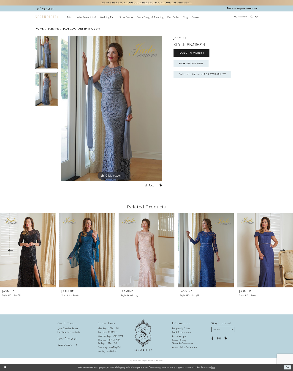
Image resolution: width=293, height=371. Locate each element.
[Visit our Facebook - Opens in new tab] (212, 338)
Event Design (179, 335)
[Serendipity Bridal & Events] (46, 17)
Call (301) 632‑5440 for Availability (202, 74)
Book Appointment (191, 63)
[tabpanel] (46, 54)
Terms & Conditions (182, 343)
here (213, 367)
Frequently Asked (181, 328)
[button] (240, 17)
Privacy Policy (179, 339)
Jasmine (53, 28)
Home (39, 28)
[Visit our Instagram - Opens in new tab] (218, 338)
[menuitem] (70, 17)
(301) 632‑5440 (67, 338)
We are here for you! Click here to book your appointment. (146, 2)
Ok (287, 367)
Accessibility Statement (184, 347)
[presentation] (28, 250)
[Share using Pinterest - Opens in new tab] (161, 185)
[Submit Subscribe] (231, 329)
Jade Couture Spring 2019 (81, 28)
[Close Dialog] (5, 367)
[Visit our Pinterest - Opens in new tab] (226, 338)
